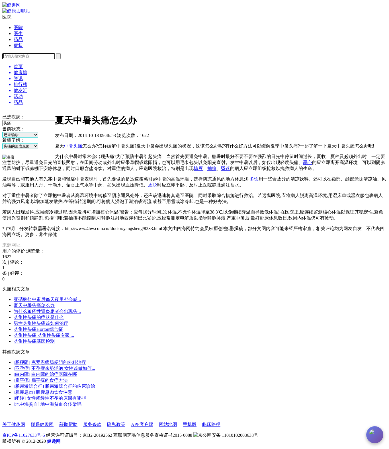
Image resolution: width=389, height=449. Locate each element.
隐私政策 (116, 424)
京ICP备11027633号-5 (23, 435)
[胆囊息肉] (24, 392)
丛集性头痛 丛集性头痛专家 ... (44, 335)
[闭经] (20, 398)
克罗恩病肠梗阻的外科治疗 (58, 362)
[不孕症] (22, 368)
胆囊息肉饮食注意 (54, 392)
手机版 (189, 424)
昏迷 (225, 168)
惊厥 (198, 168)
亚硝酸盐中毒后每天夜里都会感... (47, 299)
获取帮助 (68, 424)
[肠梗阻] (22, 362)
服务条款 (92, 424)
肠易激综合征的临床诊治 (70, 386)
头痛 (77, 145)
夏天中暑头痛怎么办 (34, 305)
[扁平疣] (22, 380)
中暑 (68, 145)
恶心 (307, 162)
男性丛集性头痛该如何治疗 (41, 323)
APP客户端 (142, 424)
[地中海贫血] (26, 404)
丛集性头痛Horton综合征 (38, 329)
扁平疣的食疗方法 (49, 380)
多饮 (254, 179)
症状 (18, 45)
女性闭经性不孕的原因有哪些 (56, 398)
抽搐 (211, 168)
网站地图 (168, 424)
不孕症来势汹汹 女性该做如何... (63, 368)
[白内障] (22, 374)
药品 (18, 39)
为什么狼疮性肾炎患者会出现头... (47, 311)
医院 (18, 27)
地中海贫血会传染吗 (60, 404)
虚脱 (152, 185)
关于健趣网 (13, 424)
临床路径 (211, 424)
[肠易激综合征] (29, 386)
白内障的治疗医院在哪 (54, 374)
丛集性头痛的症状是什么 (39, 317)
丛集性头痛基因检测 (34, 341)
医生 (18, 33)
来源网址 (11, 245)
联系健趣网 (42, 424)
